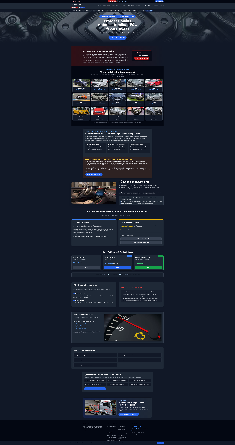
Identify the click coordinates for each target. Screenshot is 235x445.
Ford (83, 10)
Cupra (107, 10)
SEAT (103, 10)
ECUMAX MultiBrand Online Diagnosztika (122, 428)
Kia (143, 10)
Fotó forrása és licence (81, 90)
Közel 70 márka (149, 10)
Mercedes (78, 10)
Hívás (86, 267)
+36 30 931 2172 (159, 1)
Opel (115, 10)
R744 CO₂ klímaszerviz (111, 437)
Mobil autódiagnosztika (123, 433)
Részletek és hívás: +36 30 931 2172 (128, 414)
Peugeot (120, 10)
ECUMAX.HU (76, 4)
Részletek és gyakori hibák (141, 58)
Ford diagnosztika (114, 5)
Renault (125, 10)
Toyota (134, 10)
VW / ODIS (144, 5)
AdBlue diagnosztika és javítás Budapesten (129, 355)
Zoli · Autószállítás (123, 1)
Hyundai (139, 10)
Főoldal (99, 5)
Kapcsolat (162, 5)
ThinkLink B (138, 5)
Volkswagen (88, 10)
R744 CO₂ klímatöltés (124, 360)
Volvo (130, 10)
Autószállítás (81, 7)
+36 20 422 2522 (112, 1)
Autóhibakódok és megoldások (122, 438)
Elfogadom (160, 442)
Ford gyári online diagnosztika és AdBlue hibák (85, 355)
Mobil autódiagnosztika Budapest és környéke (85, 360)
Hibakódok (150, 5)
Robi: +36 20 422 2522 (118, 37)
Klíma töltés (156, 5)
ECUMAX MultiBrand (130, 5)
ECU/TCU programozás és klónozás (83, 365)
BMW (111, 10)
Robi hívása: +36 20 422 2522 (94, 174)
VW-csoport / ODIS (122, 430)
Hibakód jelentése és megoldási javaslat (95, 389)
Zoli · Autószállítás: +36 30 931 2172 (140, 429)
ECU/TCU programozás (111, 435)
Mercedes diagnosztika (111, 426)
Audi (94, 10)
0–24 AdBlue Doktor (75, 1)
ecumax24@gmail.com (136, 434)
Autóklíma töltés (121, 435)
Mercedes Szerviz (106, 5)
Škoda (98, 10)
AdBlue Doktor (75, 7)
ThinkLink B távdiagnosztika (110, 431)
